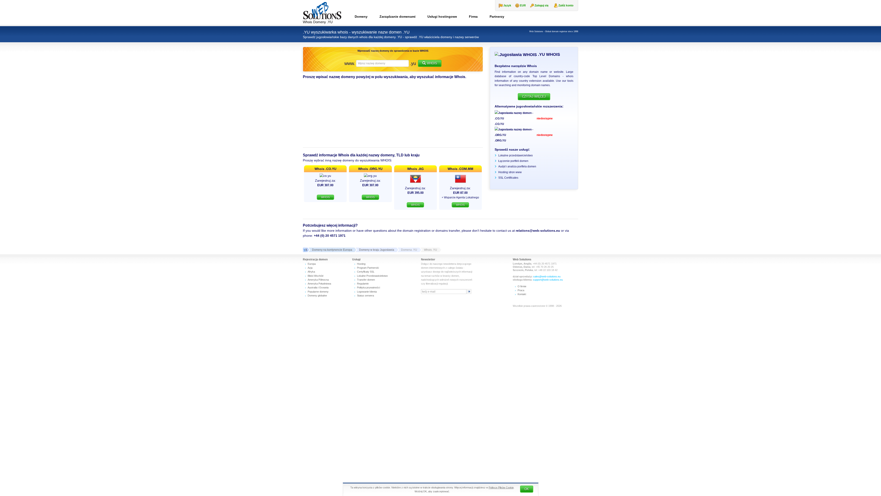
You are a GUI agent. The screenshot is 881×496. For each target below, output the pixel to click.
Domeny (361, 16)
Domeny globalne (317, 295)
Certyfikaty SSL (365, 271)
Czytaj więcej (534, 96)
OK (526, 489)
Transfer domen (366, 279)
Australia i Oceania (318, 287)
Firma (473, 16)
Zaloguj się (542, 5)
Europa (312, 263)
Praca (521, 290)
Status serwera (365, 295)
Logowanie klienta (367, 291)
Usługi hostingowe (442, 16)
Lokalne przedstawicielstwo (515, 155)
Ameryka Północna (318, 279)
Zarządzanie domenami (397, 16)
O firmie (522, 286)
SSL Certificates (508, 177)
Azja (310, 267)
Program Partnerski (368, 267)
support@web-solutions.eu (548, 279)
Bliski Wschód (315, 275)
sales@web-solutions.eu (546, 276)
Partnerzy (497, 16)
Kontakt (522, 294)
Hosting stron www (510, 172)
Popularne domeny (318, 291)
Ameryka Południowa (319, 283)
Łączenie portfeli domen (513, 161)
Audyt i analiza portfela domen (517, 166)
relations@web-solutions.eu (538, 230)
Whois (432, 63)
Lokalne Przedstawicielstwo (372, 275)
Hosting (361, 263)
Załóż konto (565, 5)
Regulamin (363, 283)
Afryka (311, 271)
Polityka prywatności (368, 287)
